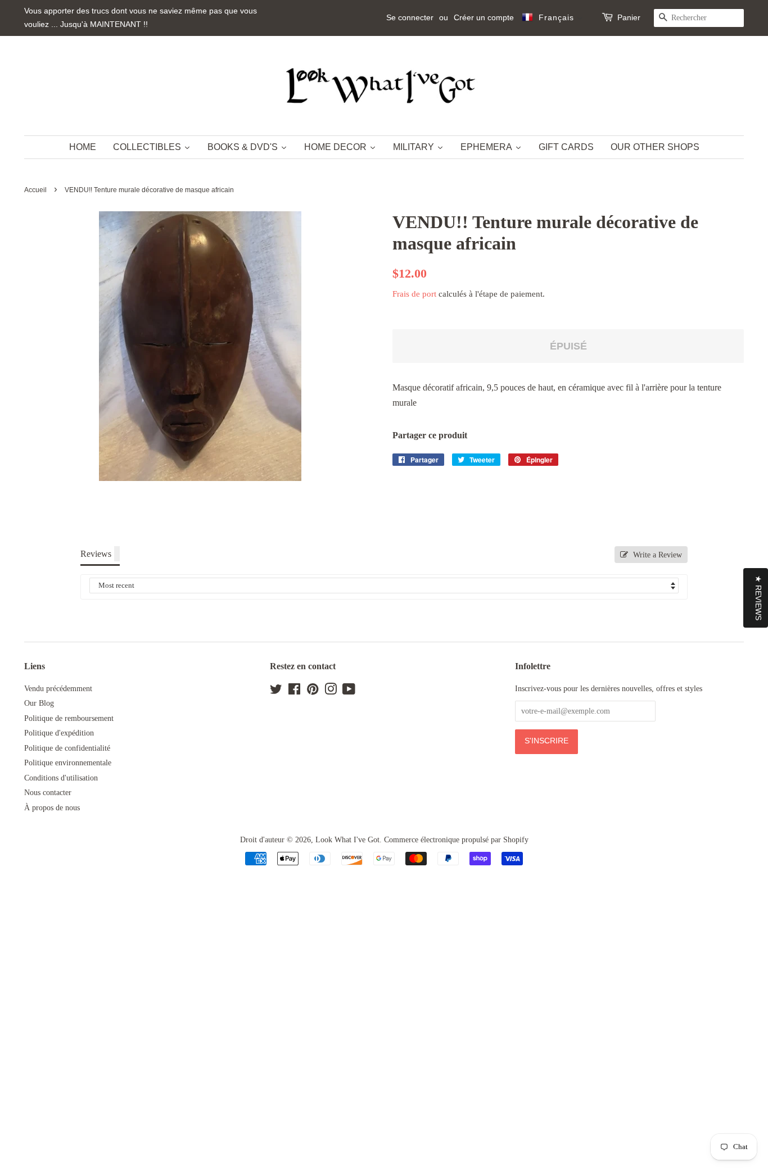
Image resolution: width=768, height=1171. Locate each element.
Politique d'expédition (59, 733)
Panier (628, 17)
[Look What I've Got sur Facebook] (294, 691)
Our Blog (39, 703)
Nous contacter (47, 792)
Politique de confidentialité (67, 748)
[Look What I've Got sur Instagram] (330, 691)
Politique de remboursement (69, 718)
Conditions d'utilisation (61, 778)
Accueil (35, 190)
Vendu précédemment (58, 688)
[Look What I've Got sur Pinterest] (312, 691)
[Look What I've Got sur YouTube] (348, 691)
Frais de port (414, 293)
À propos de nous (52, 808)
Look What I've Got (347, 840)
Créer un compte (484, 17)
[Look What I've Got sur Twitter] (276, 691)
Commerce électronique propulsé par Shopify (456, 840)
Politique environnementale (67, 763)
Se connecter (409, 17)
